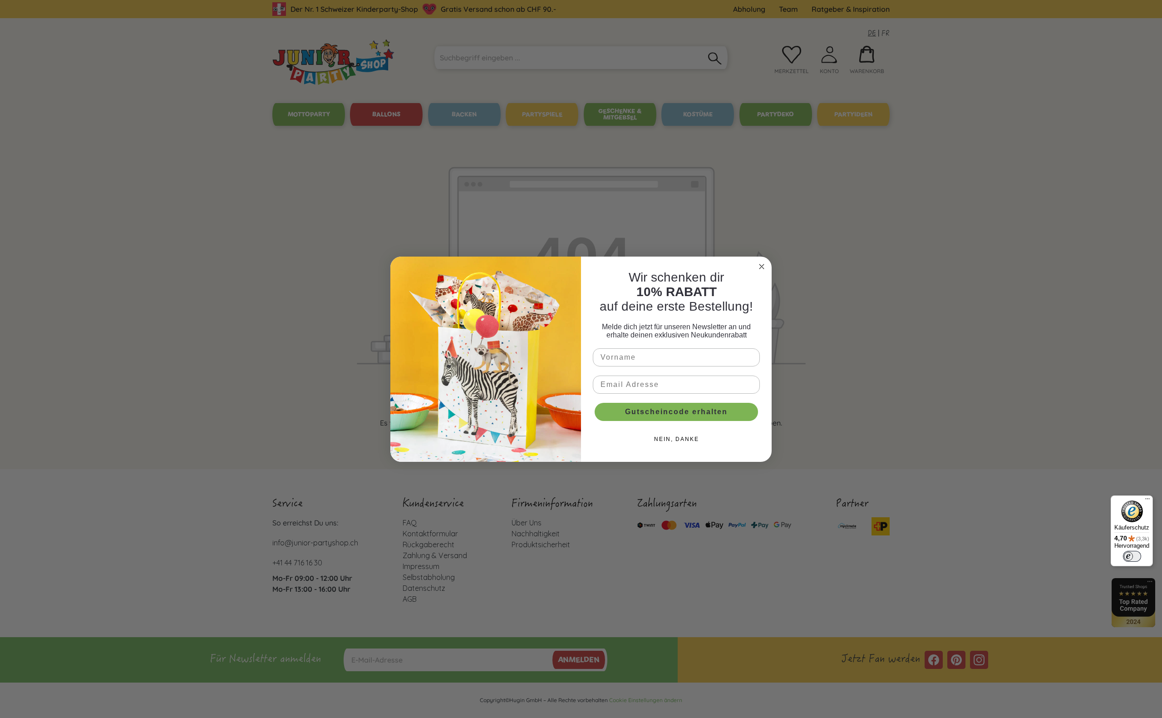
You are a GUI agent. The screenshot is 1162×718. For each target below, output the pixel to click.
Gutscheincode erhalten (676, 412)
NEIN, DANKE (676, 439)
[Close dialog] (761, 266)
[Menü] (1147, 500)
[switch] (1132, 556)
